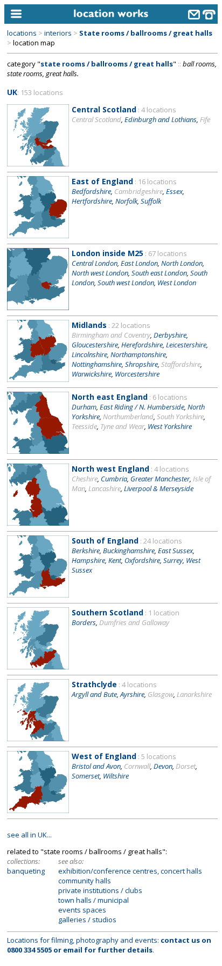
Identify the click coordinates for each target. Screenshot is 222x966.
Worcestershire (137, 374)
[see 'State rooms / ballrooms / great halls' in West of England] (38, 810)
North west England (110, 469)
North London (182, 263)
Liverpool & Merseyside (158, 488)
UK (12, 92)
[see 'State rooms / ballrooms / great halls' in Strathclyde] (38, 738)
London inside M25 (107, 253)
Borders (84, 622)
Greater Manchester (160, 479)
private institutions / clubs (100, 890)
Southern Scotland (107, 612)
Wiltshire (116, 776)
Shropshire (141, 364)
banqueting (26, 871)
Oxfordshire (142, 560)
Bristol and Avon (96, 766)
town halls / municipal (93, 900)
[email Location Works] (194, 15)
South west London (126, 282)
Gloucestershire (95, 345)
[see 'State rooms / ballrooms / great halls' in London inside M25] (38, 307)
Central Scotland (104, 109)
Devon (163, 766)
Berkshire (86, 550)
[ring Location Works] (209, 15)
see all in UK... (29, 835)
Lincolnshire (89, 354)
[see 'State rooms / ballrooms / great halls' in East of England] (38, 235)
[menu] (31, 14)
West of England (104, 756)
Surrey (173, 560)
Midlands (89, 325)
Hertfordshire (92, 201)
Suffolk (151, 201)
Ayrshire (132, 694)
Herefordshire (142, 345)
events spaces (82, 910)
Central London (94, 263)
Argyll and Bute (94, 694)
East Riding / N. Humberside (142, 407)
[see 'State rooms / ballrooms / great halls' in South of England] (38, 595)
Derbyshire (170, 335)
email (72, 950)
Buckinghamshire (129, 550)
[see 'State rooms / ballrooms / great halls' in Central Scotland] (38, 164)
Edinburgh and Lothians (160, 119)
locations (22, 33)
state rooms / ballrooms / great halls (106, 64)
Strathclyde (94, 684)
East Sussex (175, 550)
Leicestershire (186, 345)
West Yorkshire (170, 426)
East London (139, 263)
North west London (100, 273)
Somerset (86, 776)
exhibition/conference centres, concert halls (130, 871)
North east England (110, 397)
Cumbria (114, 479)
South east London (159, 273)
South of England (105, 540)
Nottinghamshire (97, 364)
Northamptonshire (138, 354)
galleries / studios (87, 919)
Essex (174, 191)
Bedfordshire (91, 191)
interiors (58, 33)
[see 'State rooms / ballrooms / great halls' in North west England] (38, 523)
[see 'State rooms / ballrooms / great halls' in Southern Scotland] (38, 667)
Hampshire (88, 560)
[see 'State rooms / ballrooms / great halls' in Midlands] (38, 379)
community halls (84, 881)
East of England (102, 181)
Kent (114, 560)
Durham (84, 407)
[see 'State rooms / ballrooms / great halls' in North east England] (38, 451)
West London (176, 282)
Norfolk (126, 201)
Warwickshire (92, 374)
